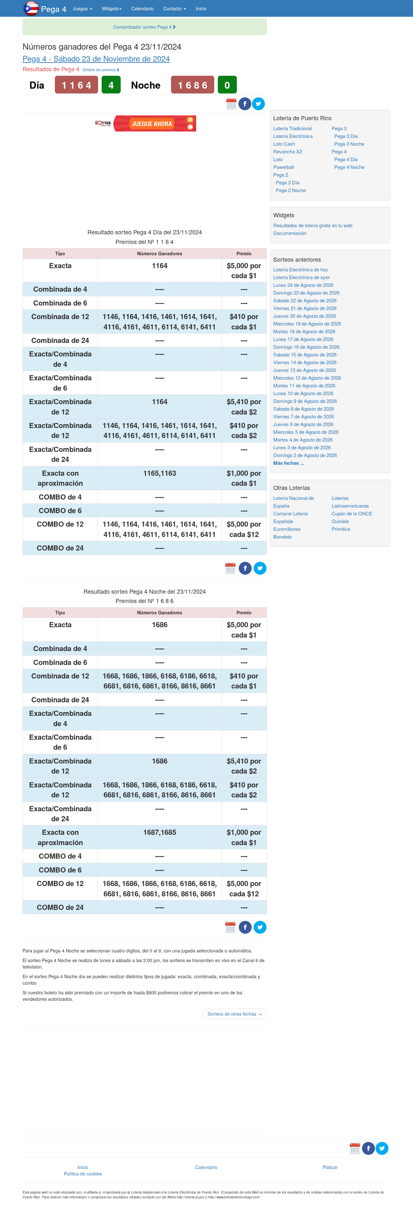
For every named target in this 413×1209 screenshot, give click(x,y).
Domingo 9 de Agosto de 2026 (305, 400)
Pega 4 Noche (348, 166)
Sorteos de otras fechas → (234, 1013)
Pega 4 (53, 8)
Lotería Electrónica (293, 135)
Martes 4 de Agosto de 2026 (303, 439)
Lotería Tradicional (292, 128)
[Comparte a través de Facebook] (245, 103)
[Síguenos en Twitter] (258, 103)
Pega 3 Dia (345, 135)
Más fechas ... (288, 462)
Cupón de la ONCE (352, 513)
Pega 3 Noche (348, 143)
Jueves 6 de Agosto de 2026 (303, 424)
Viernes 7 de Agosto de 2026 (303, 416)
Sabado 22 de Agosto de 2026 (305, 300)
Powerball (283, 166)
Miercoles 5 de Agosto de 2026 (305, 431)
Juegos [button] (81, 8)
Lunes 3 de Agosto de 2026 (302, 447)
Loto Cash (284, 143)
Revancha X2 (287, 151)
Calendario (142, 8)
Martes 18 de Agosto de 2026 (304, 331)
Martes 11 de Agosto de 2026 (304, 385)
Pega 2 (280, 174)
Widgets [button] (110, 8)
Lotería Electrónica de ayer (301, 277)
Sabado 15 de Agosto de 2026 (305, 354)
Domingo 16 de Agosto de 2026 (306, 346)
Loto (277, 159)
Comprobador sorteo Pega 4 (142, 27)
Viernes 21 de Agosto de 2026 (305, 308)
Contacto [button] (173, 8)
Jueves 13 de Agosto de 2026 (304, 369)
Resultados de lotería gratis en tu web (312, 225)
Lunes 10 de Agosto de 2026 (303, 393)
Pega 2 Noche (289, 190)
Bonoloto (282, 536)
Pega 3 (339, 128)
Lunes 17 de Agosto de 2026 (303, 339)
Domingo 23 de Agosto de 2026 (306, 292)
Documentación (290, 232)
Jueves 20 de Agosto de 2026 (304, 315)
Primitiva (341, 528)
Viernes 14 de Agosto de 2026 (305, 362)
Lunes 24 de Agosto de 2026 (303, 284)
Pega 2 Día (286, 182)
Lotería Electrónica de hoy (300, 269)
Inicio (201, 8)
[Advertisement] (144, 179)
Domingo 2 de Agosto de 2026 (305, 455)
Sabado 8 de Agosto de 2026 (303, 408)
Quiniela (340, 521)
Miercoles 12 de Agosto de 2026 (307, 377)
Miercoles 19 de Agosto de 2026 (307, 323)
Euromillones (287, 528)
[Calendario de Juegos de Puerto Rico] (231, 103)
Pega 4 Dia (345, 159)
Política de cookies (83, 1173)
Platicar (330, 1167)
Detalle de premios (99, 69)
